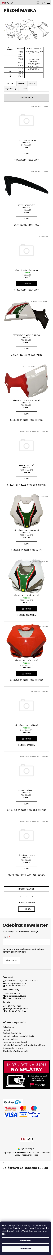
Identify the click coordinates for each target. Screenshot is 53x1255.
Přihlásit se (11, 960)
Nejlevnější (22, 83)
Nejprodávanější (11, 89)
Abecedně (23, 89)
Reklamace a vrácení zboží (15, 1042)
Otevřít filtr (26, 97)
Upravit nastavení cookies (26, 1155)
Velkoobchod (8, 1027)
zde (39, 1231)
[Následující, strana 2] (26, 896)
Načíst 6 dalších (26, 889)
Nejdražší (32, 83)
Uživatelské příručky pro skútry (16, 1051)
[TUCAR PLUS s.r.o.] (26, 1139)
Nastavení (25, 1240)
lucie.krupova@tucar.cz (15, 983)
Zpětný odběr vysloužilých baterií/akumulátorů (24, 1045)
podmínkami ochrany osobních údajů (23, 950)
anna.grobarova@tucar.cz (16, 996)
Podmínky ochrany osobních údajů (18, 1036)
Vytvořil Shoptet (28, 1148)
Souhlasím (26, 1248)
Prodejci (6, 1030)
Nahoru (27, 909)
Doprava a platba (10, 1039)
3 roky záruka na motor (13, 1048)
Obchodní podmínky (12, 1033)
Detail (26, 153)
